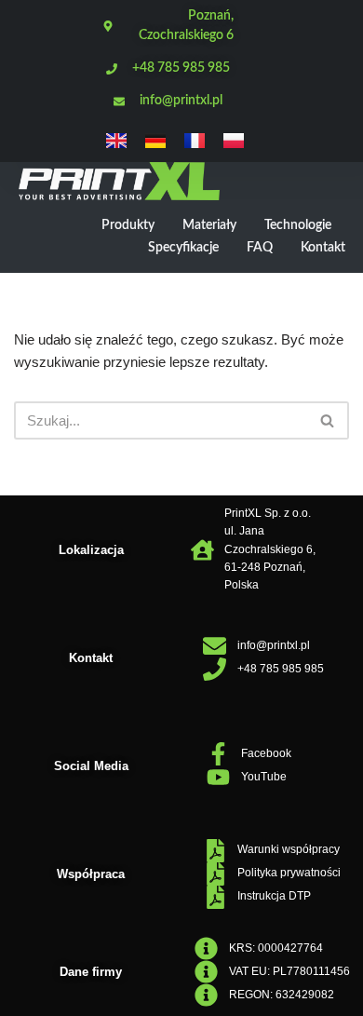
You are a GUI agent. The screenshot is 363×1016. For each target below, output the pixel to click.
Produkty (128, 225)
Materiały (209, 225)
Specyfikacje (183, 247)
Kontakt (323, 247)
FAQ (260, 247)
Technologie (297, 225)
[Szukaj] (328, 420)
